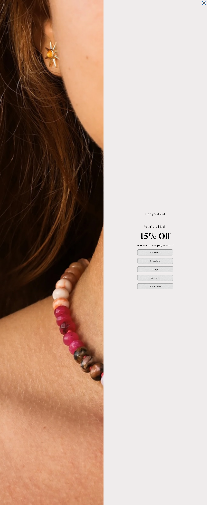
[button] (155, 252)
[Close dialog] (204, 3)
